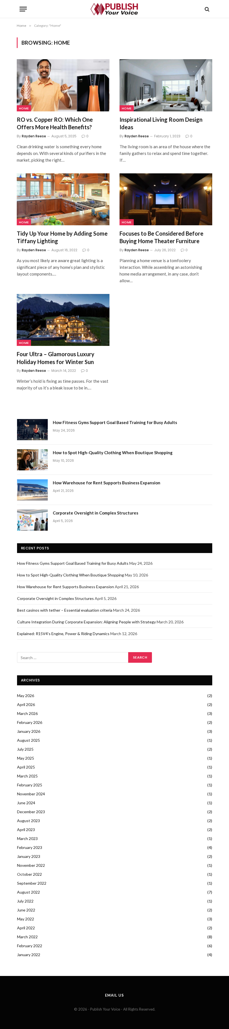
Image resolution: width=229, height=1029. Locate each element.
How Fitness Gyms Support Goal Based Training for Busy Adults (115, 422)
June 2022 (26, 910)
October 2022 (29, 874)
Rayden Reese (34, 136)
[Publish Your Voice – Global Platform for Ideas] (114, 9)
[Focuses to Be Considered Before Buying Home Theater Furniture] (166, 199)
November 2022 (31, 865)
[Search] (206, 9)
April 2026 (26, 704)
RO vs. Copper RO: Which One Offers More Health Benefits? (55, 123)
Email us (114, 995)
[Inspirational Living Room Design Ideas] (166, 85)
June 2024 (26, 802)
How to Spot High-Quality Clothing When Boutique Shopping (113, 452)
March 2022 (27, 936)
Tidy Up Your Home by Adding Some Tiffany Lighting (62, 237)
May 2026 (25, 695)
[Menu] (23, 9)
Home (24, 108)
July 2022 (25, 901)
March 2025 (27, 776)
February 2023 (29, 847)
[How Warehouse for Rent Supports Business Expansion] (32, 490)
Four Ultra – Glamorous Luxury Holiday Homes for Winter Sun (55, 358)
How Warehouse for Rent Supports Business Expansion (106, 482)
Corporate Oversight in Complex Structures (95, 512)
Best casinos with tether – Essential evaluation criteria (64, 610)
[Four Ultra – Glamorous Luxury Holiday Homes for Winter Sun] (63, 320)
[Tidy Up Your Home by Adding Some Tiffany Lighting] (63, 199)
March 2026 (27, 713)
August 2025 (28, 740)
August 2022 (28, 892)
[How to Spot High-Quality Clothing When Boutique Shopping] (32, 459)
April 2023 (26, 829)
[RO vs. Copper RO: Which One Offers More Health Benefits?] (63, 85)
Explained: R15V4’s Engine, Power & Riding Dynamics (63, 633)
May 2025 (25, 758)
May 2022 (25, 918)
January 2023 (28, 856)
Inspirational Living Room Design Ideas (161, 123)
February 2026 (29, 722)
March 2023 (27, 838)
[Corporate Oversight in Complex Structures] (32, 520)
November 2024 (31, 793)
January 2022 (28, 954)
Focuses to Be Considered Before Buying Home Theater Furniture (161, 237)
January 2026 (28, 731)
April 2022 (26, 927)
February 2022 (29, 945)
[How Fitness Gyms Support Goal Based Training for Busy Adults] (32, 429)
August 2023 (28, 820)
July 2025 (25, 749)
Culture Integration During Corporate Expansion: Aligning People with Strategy (86, 621)
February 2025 (29, 784)
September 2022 (31, 883)
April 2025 (26, 767)
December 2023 (31, 811)
